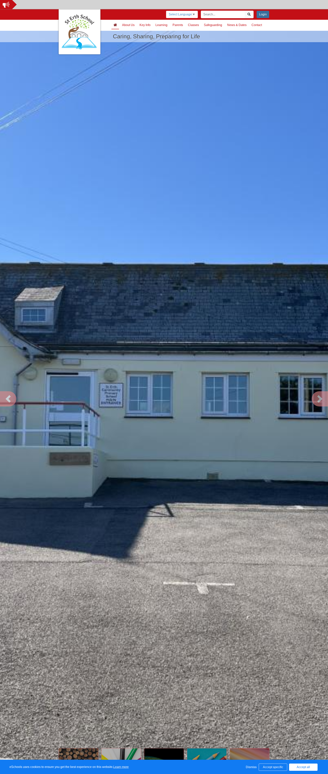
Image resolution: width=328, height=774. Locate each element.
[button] (8, 398)
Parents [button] (178, 25)
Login (263, 14)
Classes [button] (193, 25)
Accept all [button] (303, 767)
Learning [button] (161, 25)
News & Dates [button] (237, 25)
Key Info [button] (145, 25)
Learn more (121, 766)
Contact (257, 25)
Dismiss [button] (251, 767)
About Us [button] (128, 25)
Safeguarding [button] (213, 25)
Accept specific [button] (273, 767)
